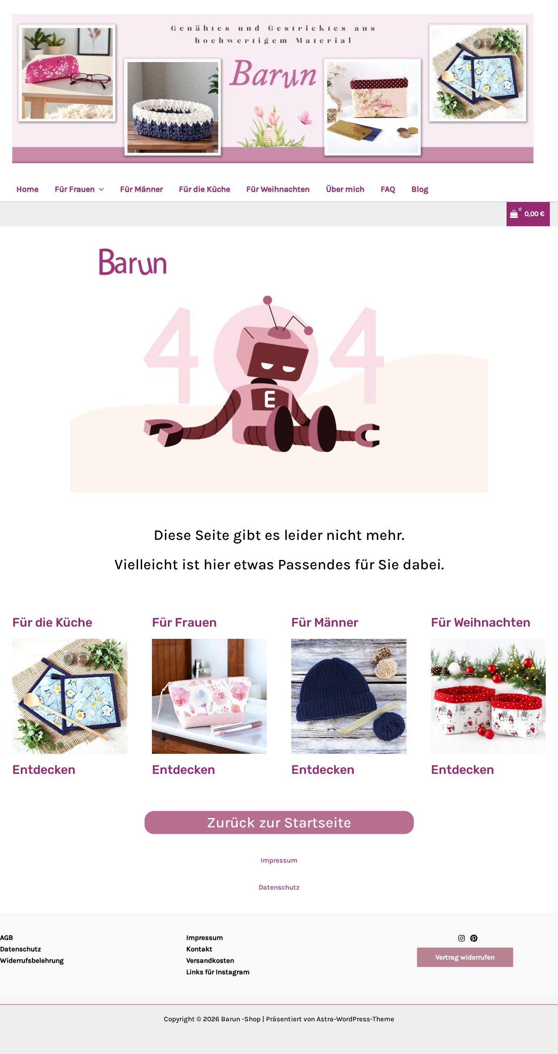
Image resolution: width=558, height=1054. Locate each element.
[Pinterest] (474, 938)
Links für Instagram (218, 972)
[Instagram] (461, 938)
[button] (99, 189)
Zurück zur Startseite (279, 822)
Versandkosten (210, 960)
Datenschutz (279, 887)
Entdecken (44, 769)
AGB (6, 937)
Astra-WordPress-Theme (355, 1019)
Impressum (279, 860)
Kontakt (199, 949)
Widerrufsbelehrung (32, 960)
